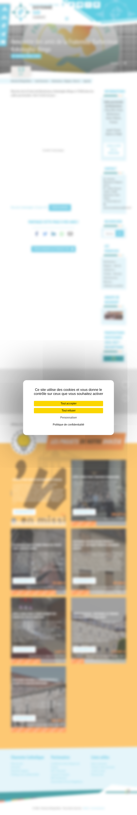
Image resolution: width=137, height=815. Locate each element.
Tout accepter (69, 403)
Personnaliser (68, 417)
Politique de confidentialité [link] (68, 424)
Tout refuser (69, 410)
